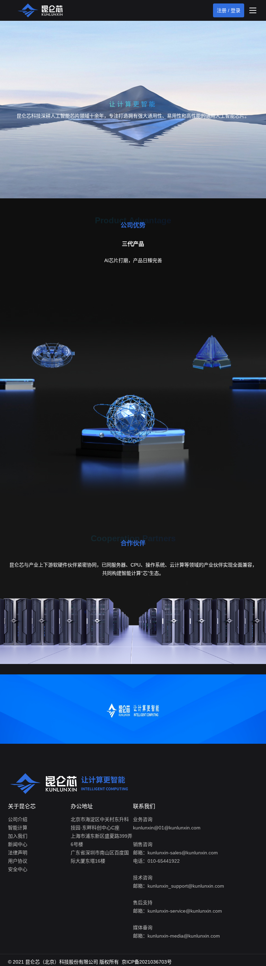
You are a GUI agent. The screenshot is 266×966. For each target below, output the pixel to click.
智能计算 (17, 827)
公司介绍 (17, 819)
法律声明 (17, 852)
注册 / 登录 (228, 10)
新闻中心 (17, 844)
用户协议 (17, 861)
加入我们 (17, 836)
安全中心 (17, 869)
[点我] (253, 10)
